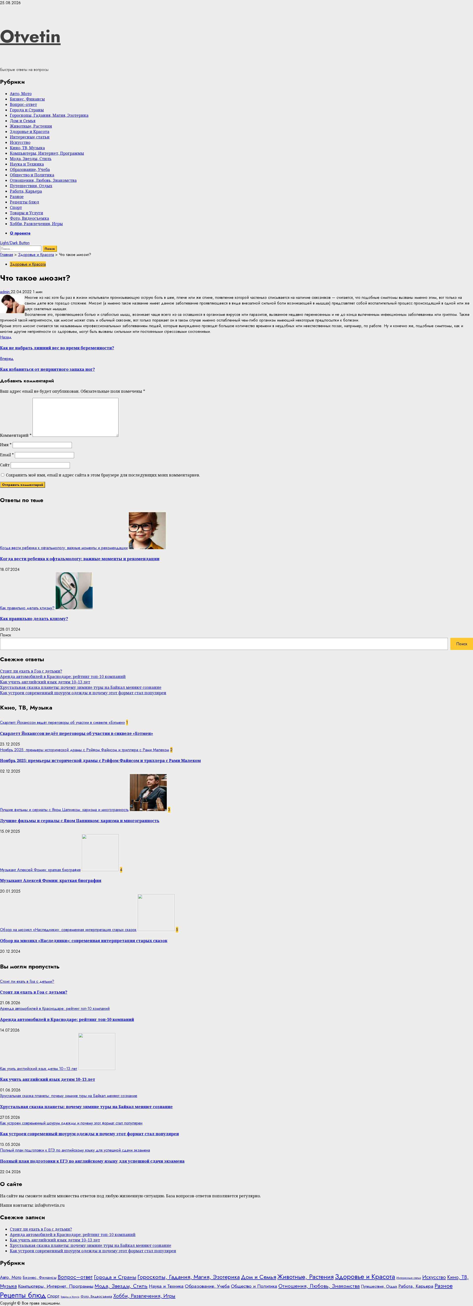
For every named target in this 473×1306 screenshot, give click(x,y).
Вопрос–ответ (23, 104)
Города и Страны (27, 110)
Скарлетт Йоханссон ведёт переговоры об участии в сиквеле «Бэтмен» (62, 722)
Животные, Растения (31, 126)
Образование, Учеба (30, 169)
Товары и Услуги (26, 213)
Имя (6, 444)
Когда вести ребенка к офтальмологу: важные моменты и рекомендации (64, 548)
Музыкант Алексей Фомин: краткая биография (40, 870)
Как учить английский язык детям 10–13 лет (45, 682)
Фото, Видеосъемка (29, 218)
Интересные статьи (30, 137)
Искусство (20, 142)
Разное (17, 196)
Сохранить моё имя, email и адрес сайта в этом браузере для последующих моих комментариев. (103, 475)
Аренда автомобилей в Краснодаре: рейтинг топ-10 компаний (63, 676)
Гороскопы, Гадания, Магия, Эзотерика (49, 115)
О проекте (20, 233)
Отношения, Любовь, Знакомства (43, 180)
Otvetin (30, 36)
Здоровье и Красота (29, 131)
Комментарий (16, 435)
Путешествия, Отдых (31, 185)
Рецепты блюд (24, 202)
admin (5, 292)
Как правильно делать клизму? (27, 608)
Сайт (5, 465)
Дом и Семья (22, 120)
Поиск (5, 635)
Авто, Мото (21, 93)
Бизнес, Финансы (27, 99)
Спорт (16, 207)
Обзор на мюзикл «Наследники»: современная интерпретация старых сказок (68, 930)
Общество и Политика (32, 175)
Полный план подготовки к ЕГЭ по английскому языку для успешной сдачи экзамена (75, 1150)
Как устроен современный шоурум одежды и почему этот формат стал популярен (83, 692)
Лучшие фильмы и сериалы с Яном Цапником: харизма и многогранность (64, 810)
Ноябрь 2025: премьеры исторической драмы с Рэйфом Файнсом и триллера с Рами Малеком (84, 750)
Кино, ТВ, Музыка (27, 148)
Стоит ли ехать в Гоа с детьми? (31, 671)
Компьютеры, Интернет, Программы (47, 153)
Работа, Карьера (26, 191)
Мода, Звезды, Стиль (30, 158)
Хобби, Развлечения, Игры (36, 223)
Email (7, 455)
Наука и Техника (27, 164)
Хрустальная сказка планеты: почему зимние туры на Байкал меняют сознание (80, 687)
